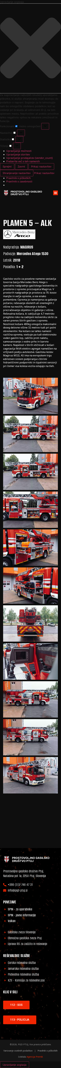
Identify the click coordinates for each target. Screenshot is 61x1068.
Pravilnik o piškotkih (18, 178)
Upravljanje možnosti (19, 151)
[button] (30, 48)
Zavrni (21, 166)
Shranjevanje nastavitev (17, 173)
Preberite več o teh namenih (23, 161)
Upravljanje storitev (18, 154)
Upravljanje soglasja (14, 1064)
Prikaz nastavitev (41, 166)
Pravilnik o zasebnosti (19, 181)
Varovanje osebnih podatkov (18, 1050)
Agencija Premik (35, 1056)
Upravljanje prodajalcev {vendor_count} (29, 158)
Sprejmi (7, 166)
